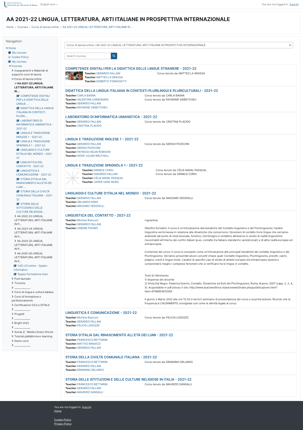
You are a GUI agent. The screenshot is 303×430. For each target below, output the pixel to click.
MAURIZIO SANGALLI (90, 392)
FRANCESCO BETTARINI (92, 339)
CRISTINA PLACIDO (89, 125)
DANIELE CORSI (103, 170)
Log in (294, 4)
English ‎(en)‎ (48, 4)
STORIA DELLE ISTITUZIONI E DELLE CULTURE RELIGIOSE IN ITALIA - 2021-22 (128, 379)
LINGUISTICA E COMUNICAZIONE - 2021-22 (101, 313)
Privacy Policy (63, 423)
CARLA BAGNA (86, 95)
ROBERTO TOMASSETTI (111, 81)
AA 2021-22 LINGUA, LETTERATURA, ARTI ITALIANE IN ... (98, 27)
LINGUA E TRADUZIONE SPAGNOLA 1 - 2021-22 (104, 165)
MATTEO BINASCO (88, 343)
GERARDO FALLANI (108, 73)
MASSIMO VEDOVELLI (90, 206)
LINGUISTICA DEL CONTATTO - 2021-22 (98, 215)
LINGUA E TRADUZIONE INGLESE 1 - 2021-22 (102, 139)
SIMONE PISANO (87, 228)
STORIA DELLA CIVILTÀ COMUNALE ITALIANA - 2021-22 (111, 357)
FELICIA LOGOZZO (88, 325)
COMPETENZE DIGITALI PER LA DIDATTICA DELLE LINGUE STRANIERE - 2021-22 (130, 68)
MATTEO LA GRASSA (109, 77)
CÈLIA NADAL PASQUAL (108, 178)
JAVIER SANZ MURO (106, 182)
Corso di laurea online (45, 27)
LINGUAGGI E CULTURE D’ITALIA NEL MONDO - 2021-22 (110, 193)
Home (10, 27)
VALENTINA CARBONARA (93, 99)
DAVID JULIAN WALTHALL (93, 155)
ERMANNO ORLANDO (90, 370)
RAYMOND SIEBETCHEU (92, 107)
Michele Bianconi (87, 220)
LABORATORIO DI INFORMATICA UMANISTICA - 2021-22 (111, 117)
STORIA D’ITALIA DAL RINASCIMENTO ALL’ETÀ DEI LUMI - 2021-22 (119, 335)
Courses (22, 27)
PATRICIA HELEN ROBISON (93, 152)
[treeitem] (30, 196)
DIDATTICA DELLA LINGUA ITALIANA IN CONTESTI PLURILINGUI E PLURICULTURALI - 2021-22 (141, 91)
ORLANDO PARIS (87, 202)
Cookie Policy (62, 419)
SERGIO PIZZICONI (88, 147)
